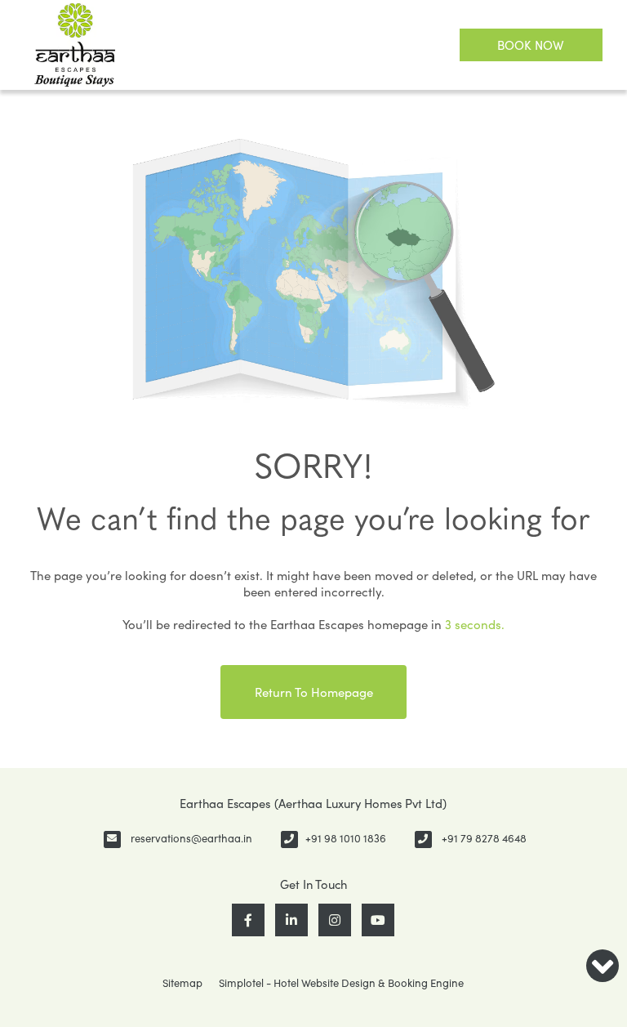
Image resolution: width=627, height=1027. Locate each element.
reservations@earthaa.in (191, 838)
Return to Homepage (314, 692)
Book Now (530, 45)
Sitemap (182, 983)
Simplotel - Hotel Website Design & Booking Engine (341, 983)
